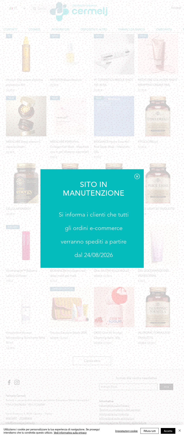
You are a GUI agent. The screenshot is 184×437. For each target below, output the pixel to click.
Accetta (168, 431)
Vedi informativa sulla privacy (70, 432)
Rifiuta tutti (150, 431)
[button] (137, 176)
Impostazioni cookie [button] (126, 431)
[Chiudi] (180, 431)
